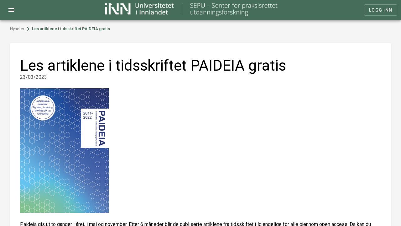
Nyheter (17, 28)
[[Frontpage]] (191, 14)
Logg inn (380, 10)
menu (11, 10)
